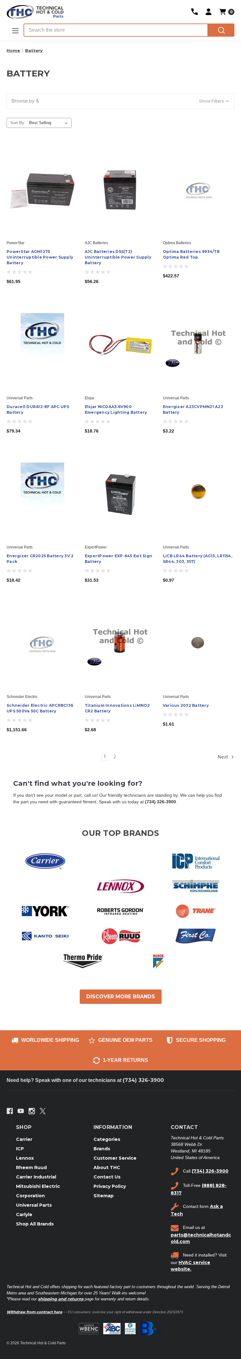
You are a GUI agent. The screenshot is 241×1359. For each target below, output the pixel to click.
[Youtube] (21, 1111)
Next (223, 756)
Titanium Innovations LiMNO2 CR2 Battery (117, 708)
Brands (102, 1149)
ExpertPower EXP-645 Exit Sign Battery (118, 559)
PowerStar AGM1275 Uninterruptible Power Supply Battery (40, 257)
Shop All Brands (35, 1224)
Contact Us (107, 1177)
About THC (107, 1167)
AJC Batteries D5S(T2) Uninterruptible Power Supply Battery (118, 257)
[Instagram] (32, 1111)
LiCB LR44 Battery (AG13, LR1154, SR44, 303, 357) (197, 559)
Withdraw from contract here (34, 1312)
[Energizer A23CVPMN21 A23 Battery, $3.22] (198, 345)
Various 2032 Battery (186, 705)
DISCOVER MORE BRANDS (120, 997)
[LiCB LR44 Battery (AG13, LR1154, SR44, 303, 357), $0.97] (198, 494)
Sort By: (17, 122)
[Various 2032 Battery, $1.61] (198, 644)
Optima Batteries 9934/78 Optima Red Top (191, 254)
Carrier (24, 1139)
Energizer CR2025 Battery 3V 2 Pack (40, 559)
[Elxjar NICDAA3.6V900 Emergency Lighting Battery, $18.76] (120, 345)
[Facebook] (10, 1111)
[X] (43, 1111)
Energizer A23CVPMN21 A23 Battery (193, 409)
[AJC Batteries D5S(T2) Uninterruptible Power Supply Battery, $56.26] (120, 190)
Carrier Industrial (36, 1177)
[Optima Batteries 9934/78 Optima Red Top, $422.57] (198, 190)
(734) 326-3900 (143, 1080)
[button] (120, 101)
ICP (20, 1149)
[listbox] (49, 123)
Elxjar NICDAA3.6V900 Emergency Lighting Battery (116, 409)
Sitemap (104, 1196)
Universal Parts (34, 1205)
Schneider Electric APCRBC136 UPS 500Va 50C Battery (40, 708)
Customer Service (115, 1158)
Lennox (25, 1158)
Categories (107, 1139)
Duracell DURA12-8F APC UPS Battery (38, 409)
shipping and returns (60, 1298)
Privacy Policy (110, 1186)
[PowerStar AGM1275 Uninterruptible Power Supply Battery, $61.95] (42, 190)
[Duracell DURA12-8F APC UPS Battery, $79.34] (42, 345)
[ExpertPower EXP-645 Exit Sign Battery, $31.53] (120, 494)
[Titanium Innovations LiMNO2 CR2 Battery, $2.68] (120, 644)
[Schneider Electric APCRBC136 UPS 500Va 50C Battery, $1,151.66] (42, 644)
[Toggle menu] (15, 31)
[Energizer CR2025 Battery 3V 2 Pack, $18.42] (42, 494)
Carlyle (24, 1214)
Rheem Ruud (31, 1167)
